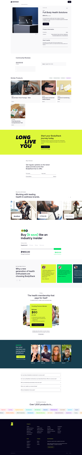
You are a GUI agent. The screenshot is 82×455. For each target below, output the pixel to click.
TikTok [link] (28, 442)
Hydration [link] (59, 428)
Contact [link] (38, 444)
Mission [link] (38, 441)
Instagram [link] (28, 441)
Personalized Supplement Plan (57, 35)
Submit (54, 176)
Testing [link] (59, 429)
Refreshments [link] (39, 432)
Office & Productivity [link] (40, 429)
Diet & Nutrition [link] (29, 434)
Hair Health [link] (59, 431)
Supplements (66, 34)
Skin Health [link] (49, 428)
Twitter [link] (28, 445)
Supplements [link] (29, 431)
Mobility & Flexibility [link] (50, 429)
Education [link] (59, 432)
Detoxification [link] (60, 426)
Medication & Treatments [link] (51, 431)
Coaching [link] (48, 426)
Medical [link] (38, 426)
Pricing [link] (38, 442)
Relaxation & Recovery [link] (30, 428)
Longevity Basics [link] (39, 428)
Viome (44, 10)
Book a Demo (41, 334)
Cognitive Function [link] (40, 431)
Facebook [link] (28, 444)
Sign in (49, 149)
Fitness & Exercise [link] (29, 432)
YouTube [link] (28, 447)
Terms (67, 453)
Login (47, 63)
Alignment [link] (48, 432)
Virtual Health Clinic (65, 35)
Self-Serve (61, 34)
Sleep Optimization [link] (29, 429)
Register (43, 63)
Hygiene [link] (28, 426)
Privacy (70, 453)
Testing (52, 34)
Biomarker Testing (57, 34)
